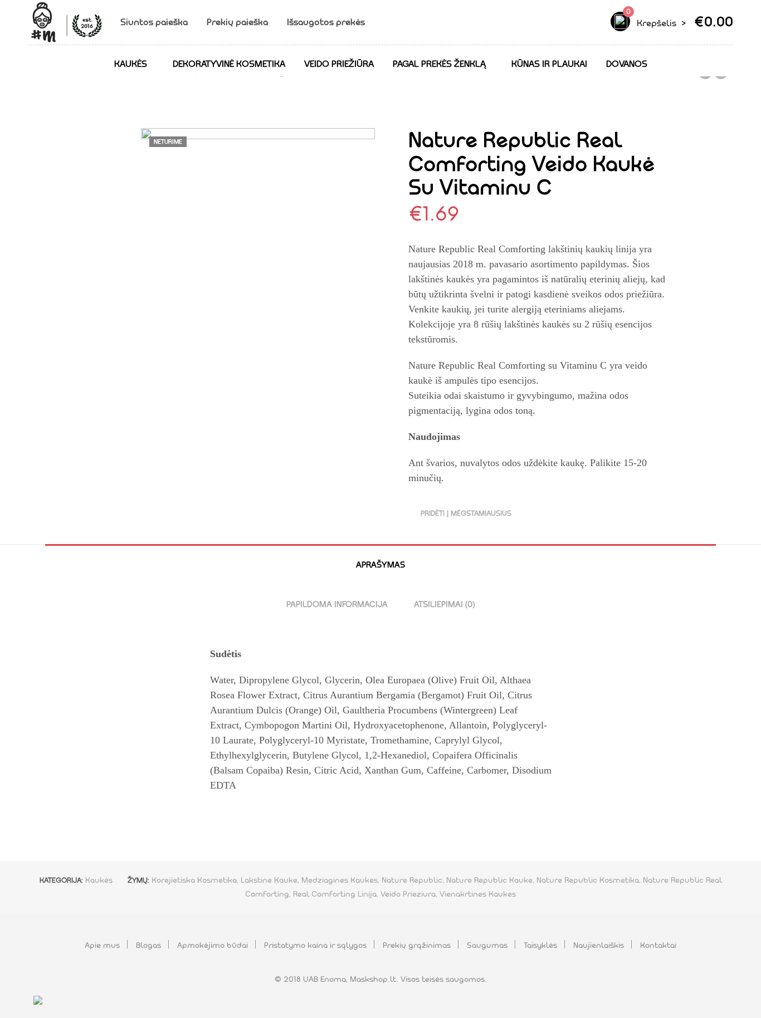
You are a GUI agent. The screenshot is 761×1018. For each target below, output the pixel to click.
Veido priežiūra (339, 64)
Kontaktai (658, 945)
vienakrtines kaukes (478, 893)
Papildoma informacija (337, 604)
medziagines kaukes (339, 879)
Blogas (148, 945)
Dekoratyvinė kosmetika (229, 64)
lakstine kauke (269, 879)
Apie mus (102, 945)
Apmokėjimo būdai (212, 945)
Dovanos (626, 64)
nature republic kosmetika (587, 879)
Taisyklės (540, 945)
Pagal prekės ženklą (439, 64)
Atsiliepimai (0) (444, 604)
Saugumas (487, 945)
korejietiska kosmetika (194, 879)
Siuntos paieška (154, 22)
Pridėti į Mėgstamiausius (466, 513)
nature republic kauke (489, 879)
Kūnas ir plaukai (549, 64)
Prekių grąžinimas (417, 945)
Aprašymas (380, 565)
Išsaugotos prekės (327, 22)
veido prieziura (408, 893)
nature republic (412, 879)
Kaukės (130, 64)
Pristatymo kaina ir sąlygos (315, 945)
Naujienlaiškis (598, 945)
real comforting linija (335, 893)
